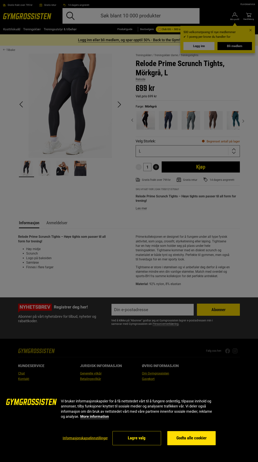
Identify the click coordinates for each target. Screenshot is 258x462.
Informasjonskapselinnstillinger (85, 438)
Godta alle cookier (191, 438)
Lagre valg (137, 438)
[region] (129, 422)
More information (94, 416)
